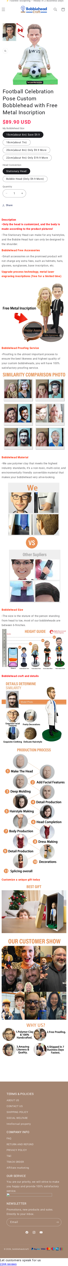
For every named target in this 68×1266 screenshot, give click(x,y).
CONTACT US (15, 1106)
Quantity (7, 186)
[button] (55, 9)
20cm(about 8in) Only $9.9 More (26, 150)
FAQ (9, 1138)
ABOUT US (13, 1100)
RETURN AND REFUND (20, 1144)
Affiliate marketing (18, 1167)
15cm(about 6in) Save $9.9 (23, 134)
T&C (9, 1156)
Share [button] (9, 205)
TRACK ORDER (15, 1161)
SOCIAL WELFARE (17, 1118)
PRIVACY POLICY (17, 1150)
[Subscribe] (57, 1222)
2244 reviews (8, 1264)
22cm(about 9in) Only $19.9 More (27, 157)
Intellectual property (19, 1123)
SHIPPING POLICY (17, 1112)
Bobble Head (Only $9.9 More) (25, 178)
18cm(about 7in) (16, 142)
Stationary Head (16, 171)
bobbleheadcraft (20, 1249)
